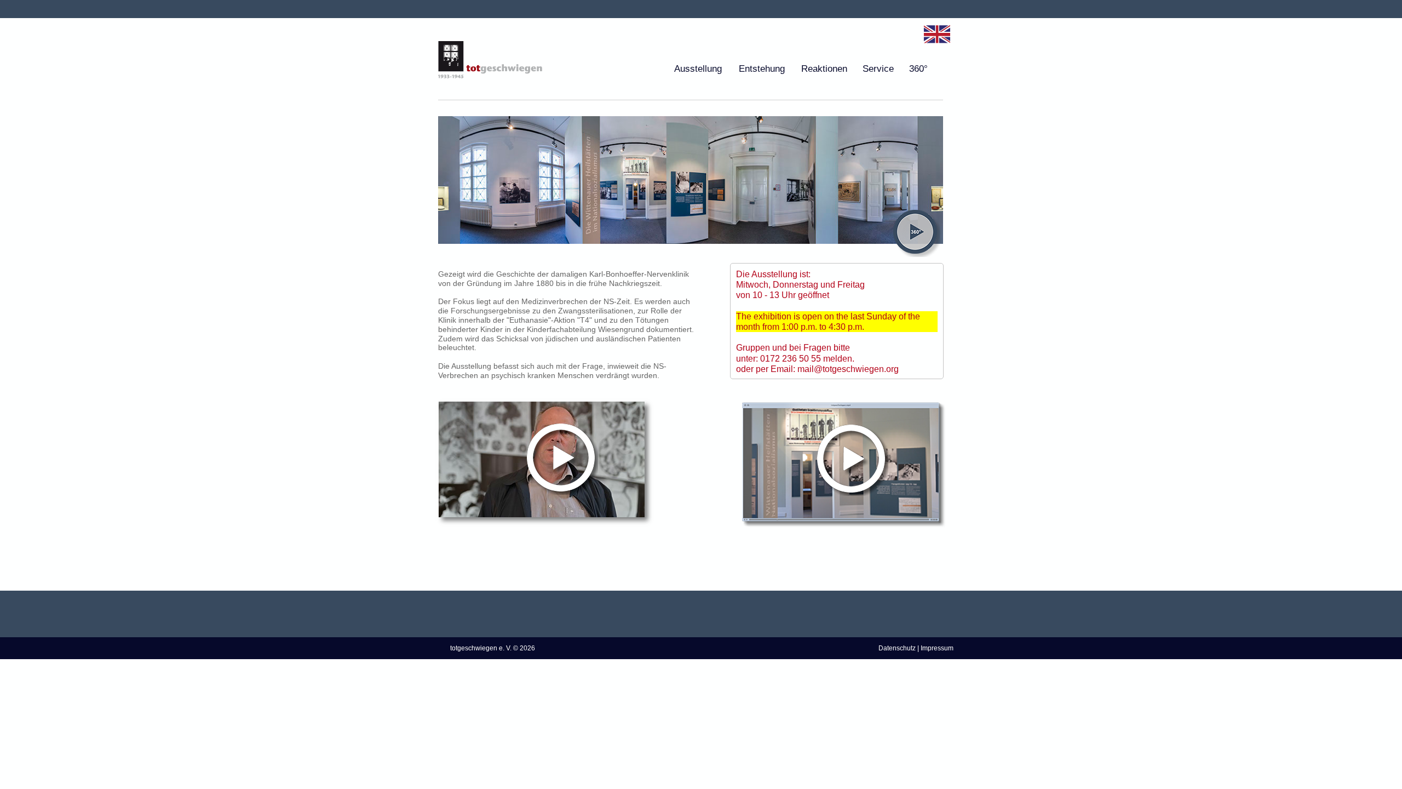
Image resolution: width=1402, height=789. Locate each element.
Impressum (937, 648)
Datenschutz (897, 648)
